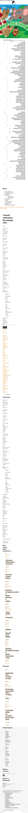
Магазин (22, 53)
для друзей (4, 352)
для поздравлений (6, 362)
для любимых (5, 355)
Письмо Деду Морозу (18, 62)
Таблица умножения (18, 71)
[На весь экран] (1, 811)
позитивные (5, 381)
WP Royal (11, 810)
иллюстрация (6, 366)
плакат (4, 379)
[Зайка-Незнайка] (7, 39)
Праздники (21, 78)
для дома (4, 350)
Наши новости (20, 109)
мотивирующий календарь (6, 375)
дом (3, 364)
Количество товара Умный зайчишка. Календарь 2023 (5, 321)
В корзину (4, 327)
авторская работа (5, 344)
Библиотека (21, 44)
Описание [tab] (7, 394)
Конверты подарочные (18, 72)
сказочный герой (5, 386)
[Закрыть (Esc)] (4, 811)
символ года (4, 384)
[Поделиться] (3, 811)
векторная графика (5, 347)
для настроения (5, 357)
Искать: (4, 783)
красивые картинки (5, 373)
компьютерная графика (6, 371)
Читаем (23, 103)
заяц (4, 365)
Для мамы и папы (19, 74)
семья (4, 382)
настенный (5, 377)
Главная (2, 207)
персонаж (5, 378)
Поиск (4, 785)
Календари (22, 94)
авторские (5, 345)
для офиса (4, 360)
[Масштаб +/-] (0, 811)
